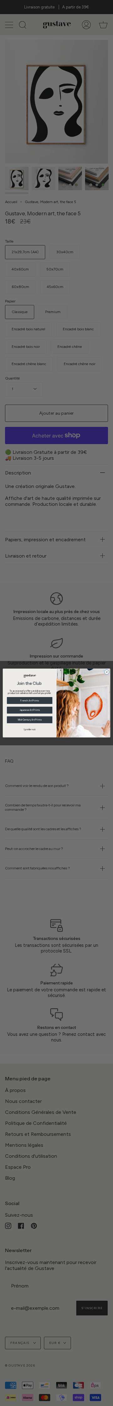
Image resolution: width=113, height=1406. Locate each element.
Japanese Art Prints (29, 710)
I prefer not (29, 729)
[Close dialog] (106, 672)
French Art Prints (29, 700)
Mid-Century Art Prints (30, 719)
